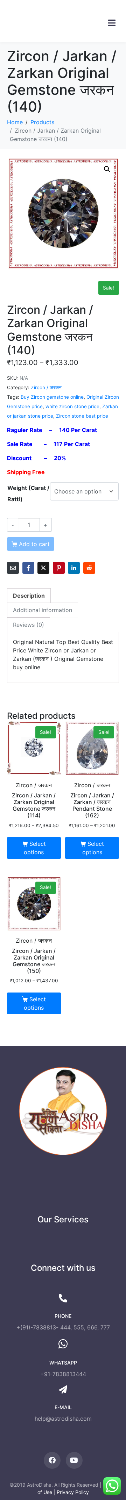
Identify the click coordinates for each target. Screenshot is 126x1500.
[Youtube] (74, 1460)
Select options (35, 848)
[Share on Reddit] (89, 568)
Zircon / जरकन (46, 387)
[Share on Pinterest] (59, 568)
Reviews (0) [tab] (28, 624)
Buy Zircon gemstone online (52, 397)
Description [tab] (29, 595)
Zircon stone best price (82, 416)
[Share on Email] (13, 568)
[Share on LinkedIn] (74, 568)
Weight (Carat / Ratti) (28, 493)
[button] (107, 169)
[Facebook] (52, 1460)
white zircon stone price (72, 406)
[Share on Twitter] (43, 568)
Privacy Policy (73, 1492)
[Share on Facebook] (28, 568)
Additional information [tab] (42, 609)
